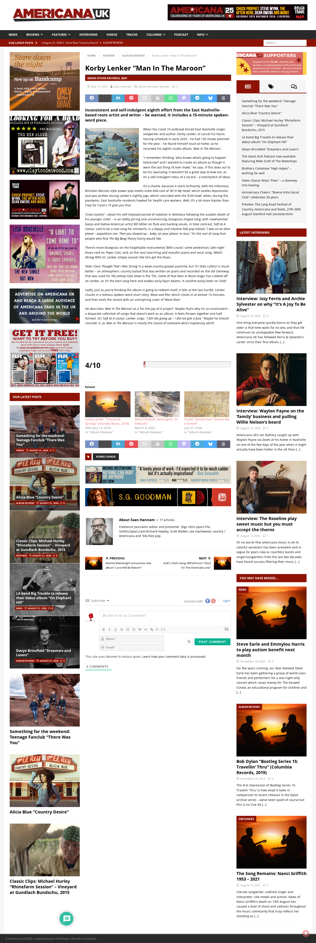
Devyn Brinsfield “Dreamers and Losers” (43, 652)
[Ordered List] (128, 629)
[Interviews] (271, 267)
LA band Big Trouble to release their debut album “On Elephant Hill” (43, 598)
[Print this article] (157, 98)
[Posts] (247, 86)
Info (200, 34)
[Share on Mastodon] (183, 98)
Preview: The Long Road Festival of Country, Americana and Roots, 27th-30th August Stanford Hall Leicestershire (271, 209)
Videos (111, 34)
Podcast (181, 34)
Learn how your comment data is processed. (174, 656)
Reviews (32, 34)
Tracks (132, 34)
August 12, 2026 (250, 536)
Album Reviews (148, 86)
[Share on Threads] (223, 98)
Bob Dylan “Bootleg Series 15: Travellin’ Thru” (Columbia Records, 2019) (267, 766)
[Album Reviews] (271, 730)
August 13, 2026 (250, 428)
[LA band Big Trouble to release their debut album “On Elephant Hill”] (45, 589)
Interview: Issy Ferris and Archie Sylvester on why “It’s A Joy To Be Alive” (271, 304)
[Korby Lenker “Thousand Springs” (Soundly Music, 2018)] (107, 404)
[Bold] (104, 629)
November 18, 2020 (252, 661)
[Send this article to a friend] (144, 98)
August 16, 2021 (250, 885)
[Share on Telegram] (197, 98)
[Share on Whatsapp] (170, 98)
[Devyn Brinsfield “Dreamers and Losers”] (45, 642)
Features (59, 34)
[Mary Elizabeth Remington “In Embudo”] (157, 404)
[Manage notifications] (305, 933)
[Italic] (110, 629)
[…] (282, 342)
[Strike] (122, 629)
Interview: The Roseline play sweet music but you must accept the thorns (266, 523)
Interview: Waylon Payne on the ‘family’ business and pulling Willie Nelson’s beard (270, 416)
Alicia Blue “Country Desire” (40, 497)
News (13, 34)
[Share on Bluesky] (210, 98)
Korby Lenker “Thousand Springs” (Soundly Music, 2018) (107, 421)
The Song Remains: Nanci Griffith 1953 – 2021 (271, 876)
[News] (271, 612)
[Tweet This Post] (105, 98)
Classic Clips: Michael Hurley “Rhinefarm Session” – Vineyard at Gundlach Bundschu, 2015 (43, 545)
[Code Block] (146, 629)
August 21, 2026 (38, 450)
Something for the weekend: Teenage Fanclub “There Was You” (40, 440)
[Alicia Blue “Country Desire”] (45, 484)
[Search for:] (285, 42)
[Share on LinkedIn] (118, 98)
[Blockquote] (140, 629)
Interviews (88, 34)
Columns (154, 34)
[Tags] (270, 86)
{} (157, 629)
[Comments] (293, 86)
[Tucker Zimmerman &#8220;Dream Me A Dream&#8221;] (206, 404)
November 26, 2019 (252, 779)
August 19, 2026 (250, 316)
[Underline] (116, 629)
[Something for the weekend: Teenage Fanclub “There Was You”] (45, 431)
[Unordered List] (134, 629)
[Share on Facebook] (91, 98)
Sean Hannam (123, 86)
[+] (163, 629)
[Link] (152, 629)
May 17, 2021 (99, 86)
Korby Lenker (106, 456)
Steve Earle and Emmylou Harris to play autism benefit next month (270, 649)
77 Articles (167, 520)
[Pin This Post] (131, 98)
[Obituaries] (271, 842)
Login (226, 601)
